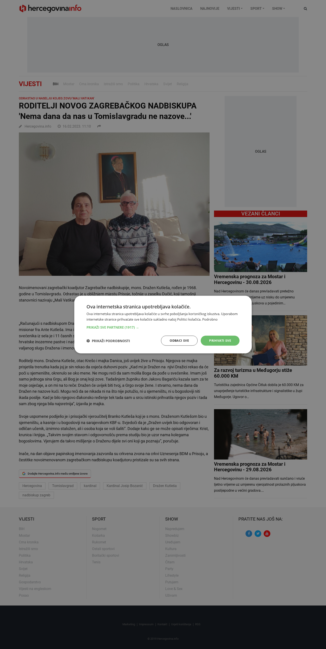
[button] (163, 327)
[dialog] (163, 324)
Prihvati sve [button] (220, 340)
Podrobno (210, 319)
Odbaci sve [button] (179, 340)
